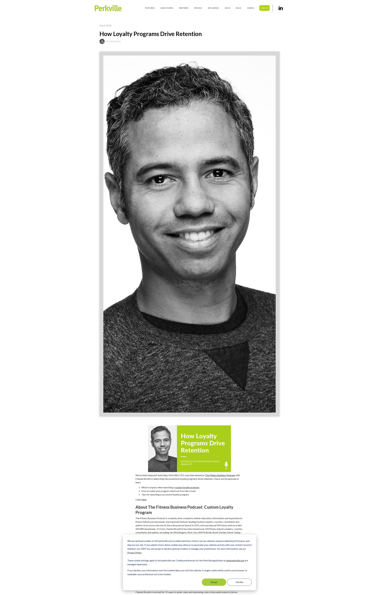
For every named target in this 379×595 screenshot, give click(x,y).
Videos (250, 8)
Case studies (166, 8)
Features (150, 8)
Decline (239, 582)
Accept (214, 582)
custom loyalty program (187, 487)
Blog (238, 8)
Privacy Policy (134, 552)
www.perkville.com (235, 560)
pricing (198, 8)
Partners (183, 8)
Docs (227, 8)
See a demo (213, 8)
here (144, 499)
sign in (264, 8)
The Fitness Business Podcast (220, 475)
